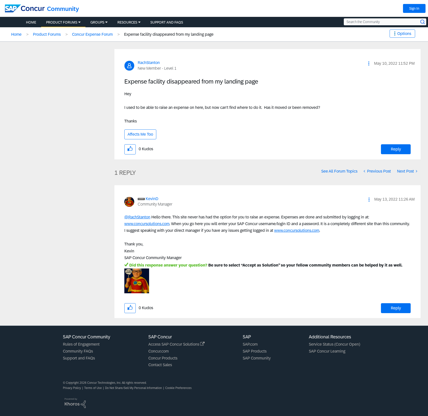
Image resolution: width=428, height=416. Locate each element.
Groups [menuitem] (97, 22)
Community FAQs (78, 351)
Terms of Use (93, 388)
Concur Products (162, 358)
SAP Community (257, 358)
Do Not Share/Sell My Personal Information (133, 388)
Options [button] (404, 33)
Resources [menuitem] (127, 22)
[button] (369, 63)
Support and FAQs (79, 358)
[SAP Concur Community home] (25, 8)
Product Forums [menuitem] (61, 22)
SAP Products (255, 351)
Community (63, 8)
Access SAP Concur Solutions (174, 344)
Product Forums (47, 34)
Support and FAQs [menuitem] (166, 22)
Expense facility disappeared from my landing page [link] (169, 34)
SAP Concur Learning (327, 351)
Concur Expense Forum (92, 34)
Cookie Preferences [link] (178, 388)
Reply (396, 149)
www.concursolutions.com (146, 224)
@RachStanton (137, 217)
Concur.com (158, 351)
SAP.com (250, 344)
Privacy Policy (72, 388)
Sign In (414, 8)
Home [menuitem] (31, 22)
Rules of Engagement (81, 344)
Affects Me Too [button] (140, 134)
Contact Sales (160, 365)
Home (16, 34)
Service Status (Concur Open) (334, 344)
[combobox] (385, 21)
